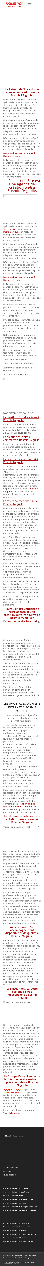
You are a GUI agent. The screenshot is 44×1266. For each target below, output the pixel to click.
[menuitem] (5, 1262)
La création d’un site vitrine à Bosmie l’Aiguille (21, 418)
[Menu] (28, 4)
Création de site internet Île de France (16, 1192)
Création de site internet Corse (13, 1196)
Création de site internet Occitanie (15, 1238)
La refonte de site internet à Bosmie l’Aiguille (20, 460)
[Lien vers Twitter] (35, 1260)
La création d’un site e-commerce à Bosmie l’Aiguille (21, 438)
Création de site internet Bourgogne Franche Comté (20, 1207)
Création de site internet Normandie (15, 1188)
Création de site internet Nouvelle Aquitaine (18, 1241)
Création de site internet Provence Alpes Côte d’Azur (21, 1234)
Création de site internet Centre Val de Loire (18, 1199)
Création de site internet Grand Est (15, 1230)
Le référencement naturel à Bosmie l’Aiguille (20, 502)
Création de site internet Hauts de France (17, 1227)
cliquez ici (15, 1112)
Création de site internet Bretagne (15, 1203)
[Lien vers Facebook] (39, 1260)
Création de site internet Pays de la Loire (17, 1223)
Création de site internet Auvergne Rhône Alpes (19, 1210)
